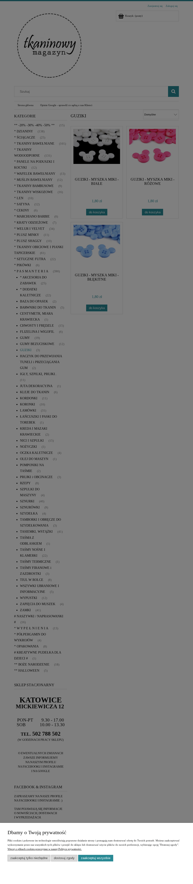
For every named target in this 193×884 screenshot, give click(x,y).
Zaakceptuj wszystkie (95, 858)
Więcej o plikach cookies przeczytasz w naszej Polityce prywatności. (45, 849)
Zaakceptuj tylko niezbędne (29, 858)
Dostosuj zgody (64, 858)
